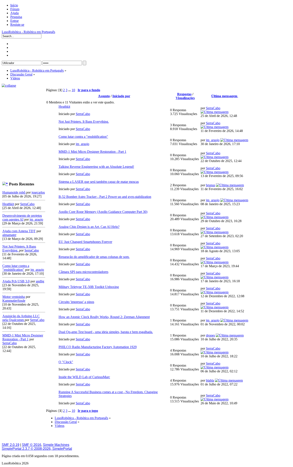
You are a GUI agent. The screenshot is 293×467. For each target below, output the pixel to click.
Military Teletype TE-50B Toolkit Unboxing (89, 287)
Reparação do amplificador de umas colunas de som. (94, 257)
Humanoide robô (14, 192)
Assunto (104, 96)
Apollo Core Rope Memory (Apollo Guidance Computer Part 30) (103, 212)
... (70, 90)
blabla (210, 380)
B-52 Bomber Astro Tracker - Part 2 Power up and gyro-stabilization (105, 197)
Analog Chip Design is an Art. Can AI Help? (89, 227)
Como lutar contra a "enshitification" (15, 267)
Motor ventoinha (13, 297)
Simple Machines (56, 445)
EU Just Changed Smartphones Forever (85, 242)
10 (73, 90)
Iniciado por (121, 96)
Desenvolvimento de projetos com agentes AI (22, 217)
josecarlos (38, 192)
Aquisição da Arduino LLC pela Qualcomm (21, 318)
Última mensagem (224, 96)
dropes (210, 335)
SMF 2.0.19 (10, 445)
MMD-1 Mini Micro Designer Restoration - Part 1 (22, 337)
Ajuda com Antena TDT (19, 231)
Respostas (184, 94)
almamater (9, 235)
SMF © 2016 (31, 445)
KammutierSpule (13, 300)
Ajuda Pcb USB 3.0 (16, 281)
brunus (210, 185)
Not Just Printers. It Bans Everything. (84, 121)
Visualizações (185, 98)
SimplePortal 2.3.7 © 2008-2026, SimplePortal (37, 448)
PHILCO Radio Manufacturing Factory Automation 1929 (98, 347)
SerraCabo (27, 204)
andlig (40, 281)
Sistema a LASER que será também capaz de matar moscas (99, 181)
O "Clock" (66, 362)
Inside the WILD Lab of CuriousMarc (84, 377)
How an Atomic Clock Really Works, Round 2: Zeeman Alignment (104, 317)
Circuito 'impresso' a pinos (76, 302)
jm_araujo (36, 219)
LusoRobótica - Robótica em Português (28, 32)
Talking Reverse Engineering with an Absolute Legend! (96, 166)
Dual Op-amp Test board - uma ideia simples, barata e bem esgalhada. (106, 332)
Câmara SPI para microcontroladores (83, 272)
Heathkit (8, 204)
